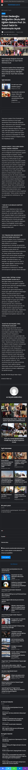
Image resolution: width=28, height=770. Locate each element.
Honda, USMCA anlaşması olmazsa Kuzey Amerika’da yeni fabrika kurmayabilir (18, 654)
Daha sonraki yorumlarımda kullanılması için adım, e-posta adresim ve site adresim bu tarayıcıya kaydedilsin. (13, 550)
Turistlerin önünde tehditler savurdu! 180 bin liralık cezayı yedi (18, 633)
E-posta (3, 536)
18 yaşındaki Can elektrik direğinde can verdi (18, 619)
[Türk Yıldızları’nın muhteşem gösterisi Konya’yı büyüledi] (7, 474)
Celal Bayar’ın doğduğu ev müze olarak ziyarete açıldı (21, 480)
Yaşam (9, 10)
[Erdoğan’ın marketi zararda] (6, 647)
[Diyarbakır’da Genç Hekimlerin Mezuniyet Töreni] (6, 577)
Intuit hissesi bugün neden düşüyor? (12, 615)
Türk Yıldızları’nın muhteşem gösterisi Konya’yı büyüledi (7, 480)
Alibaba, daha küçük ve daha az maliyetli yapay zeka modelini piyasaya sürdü (18, 608)
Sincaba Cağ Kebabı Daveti (9, 671)
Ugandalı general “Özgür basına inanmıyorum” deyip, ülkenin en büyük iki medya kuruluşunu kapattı (13, 689)
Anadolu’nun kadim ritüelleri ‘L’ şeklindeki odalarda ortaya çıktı (21, 463)
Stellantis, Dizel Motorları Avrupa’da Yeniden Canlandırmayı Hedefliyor (18, 584)
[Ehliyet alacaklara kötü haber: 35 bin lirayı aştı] (6, 677)
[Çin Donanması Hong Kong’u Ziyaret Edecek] (6, 641)
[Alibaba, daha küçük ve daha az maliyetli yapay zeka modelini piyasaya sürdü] (6, 608)
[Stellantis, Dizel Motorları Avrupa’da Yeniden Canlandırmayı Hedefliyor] (6, 584)
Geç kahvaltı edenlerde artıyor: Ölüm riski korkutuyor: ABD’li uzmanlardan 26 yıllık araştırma (18, 96)
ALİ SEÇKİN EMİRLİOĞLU (9, 32)
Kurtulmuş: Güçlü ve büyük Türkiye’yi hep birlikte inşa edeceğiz (13, 626)
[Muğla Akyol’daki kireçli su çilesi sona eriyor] (21, 489)
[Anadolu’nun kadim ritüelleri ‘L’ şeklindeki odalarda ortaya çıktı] (21, 455)
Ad (2, 530)
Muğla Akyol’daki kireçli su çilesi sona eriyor (20, 496)
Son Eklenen (14, 564)
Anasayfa (5, 10)
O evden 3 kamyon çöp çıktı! (6, 495)
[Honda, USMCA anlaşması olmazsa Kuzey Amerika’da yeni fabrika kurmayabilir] (6, 654)
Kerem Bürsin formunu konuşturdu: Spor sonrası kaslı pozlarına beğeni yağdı (7, 463)
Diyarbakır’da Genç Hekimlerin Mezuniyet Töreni (17, 576)
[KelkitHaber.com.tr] (14, 5)
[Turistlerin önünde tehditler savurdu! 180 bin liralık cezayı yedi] (6, 634)
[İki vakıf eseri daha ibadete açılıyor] (6, 86)
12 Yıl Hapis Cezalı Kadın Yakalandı (11, 590)
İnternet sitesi (4, 542)
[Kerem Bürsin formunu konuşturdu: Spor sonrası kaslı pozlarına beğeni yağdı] (7, 455)
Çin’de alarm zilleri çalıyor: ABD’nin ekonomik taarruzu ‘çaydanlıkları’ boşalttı (14, 666)
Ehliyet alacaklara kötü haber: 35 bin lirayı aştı (17, 676)
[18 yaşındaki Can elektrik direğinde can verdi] (6, 621)
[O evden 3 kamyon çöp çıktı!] (7, 489)
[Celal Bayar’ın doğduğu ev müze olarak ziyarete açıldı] (21, 474)
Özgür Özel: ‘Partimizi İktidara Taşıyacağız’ (14, 661)
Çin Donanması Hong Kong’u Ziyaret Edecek (17, 640)
